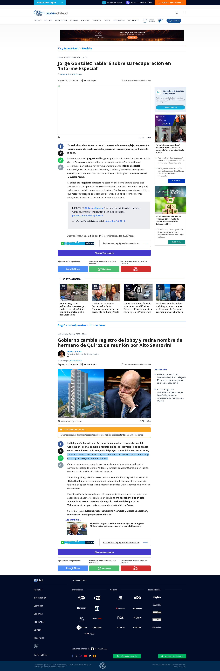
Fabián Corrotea (74, 351)
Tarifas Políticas (40, 655)
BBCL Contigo (133, 20)
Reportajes (39, 637)
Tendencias (96, 20)
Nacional (48, 20)
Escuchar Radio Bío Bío (171, 2)
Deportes (85, 20)
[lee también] (78, 528)
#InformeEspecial (94, 208)
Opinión (107, 20)
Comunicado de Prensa (71, 74)
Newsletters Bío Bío (114, 2)
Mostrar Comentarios (104, 253)
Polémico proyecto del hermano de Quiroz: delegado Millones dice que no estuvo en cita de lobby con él (117, 524)
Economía (74, 20)
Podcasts (37, 20)
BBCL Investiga (119, 20)
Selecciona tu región (46, 2)
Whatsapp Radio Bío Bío (174, 656)
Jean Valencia (76, 360)
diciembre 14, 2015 (115, 221)
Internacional (61, 20)
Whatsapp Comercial (129, 656)
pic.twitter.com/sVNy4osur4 (87, 215)
